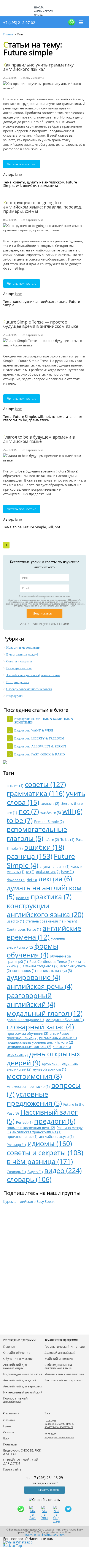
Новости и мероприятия (23, 647)
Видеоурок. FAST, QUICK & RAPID (39, 754)
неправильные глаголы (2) (29, 1046)
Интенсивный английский (23, 1392)
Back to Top (12, 1545)
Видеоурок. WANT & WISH (33, 730)
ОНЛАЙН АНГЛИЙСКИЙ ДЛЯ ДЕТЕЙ (20, 1461)
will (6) (72, 811)
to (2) (30, 871)
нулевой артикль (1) (49, 1069)
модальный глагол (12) (45, 1013)
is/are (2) (52, 839)
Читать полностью (21, 164)
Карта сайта (12, 1469)
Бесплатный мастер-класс (63, 1380)
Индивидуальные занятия (22, 1374)
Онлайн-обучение (16, 1352)
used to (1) (15, 921)
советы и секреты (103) (45, 1152)
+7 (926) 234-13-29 (47, 1477)
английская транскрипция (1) (36, 1132)
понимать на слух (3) (54, 970)
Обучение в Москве (18, 1358)
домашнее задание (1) (25, 1019)
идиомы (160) (49, 1143)
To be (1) (67, 839)
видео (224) (63, 1170)
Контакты (10, 1444)
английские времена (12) (44, 932)
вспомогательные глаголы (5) (37, 834)
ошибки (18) (44, 847)
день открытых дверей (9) (43, 1058)
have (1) (67, 871)
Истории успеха (17, 682)
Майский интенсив (58, 1358)
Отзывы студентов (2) (40, 966)
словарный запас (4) (40, 1026)
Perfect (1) (24, 1122)
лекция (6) (55, 878)
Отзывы (9, 1420)
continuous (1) (24, 970)
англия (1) (15, 785)
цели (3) (22, 898)
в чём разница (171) (40, 1161)
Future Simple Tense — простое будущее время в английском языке (40, 324)
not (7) (29, 811)
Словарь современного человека (29, 689)
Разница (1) (16, 1144)
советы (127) (45, 784)
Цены (7, 1426)
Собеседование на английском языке (58, 1366)
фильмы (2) (50, 803)
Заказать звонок (48, 1489)
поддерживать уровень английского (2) (40, 1042)
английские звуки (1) (56, 1136)
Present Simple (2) (49, 821)
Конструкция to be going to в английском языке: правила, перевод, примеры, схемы (42, 207)
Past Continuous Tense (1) (50, 961)
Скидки (8, 1432)
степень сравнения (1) (44, 921)
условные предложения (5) (34, 1098)
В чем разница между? (22, 654)
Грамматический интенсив (64, 1346)
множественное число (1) (28, 1086)
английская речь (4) (40, 986)
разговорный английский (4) (31, 1000)
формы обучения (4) (32, 950)
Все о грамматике (19, 668)
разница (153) (29, 856)
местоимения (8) (34, 1076)
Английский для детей (20, 1380)
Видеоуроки (14, 696)
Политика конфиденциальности (44, 1535)
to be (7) (20, 820)
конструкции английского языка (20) (45, 910)
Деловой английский (60, 1352)
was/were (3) (50, 812)
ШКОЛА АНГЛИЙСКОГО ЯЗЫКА (43, 11)
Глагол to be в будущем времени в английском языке (39, 439)
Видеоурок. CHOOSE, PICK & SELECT (22, 1452)
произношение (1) (22, 1136)
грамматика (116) (36, 793)
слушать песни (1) (55, 866)
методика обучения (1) (65, 1019)
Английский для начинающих (15, 1366)
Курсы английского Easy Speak (28, 1201)
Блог (6, 1438)
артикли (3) (51, 1064)
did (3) (32, 880)
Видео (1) (35, 1171)
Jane (18, 174)
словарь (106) (29, 1179)
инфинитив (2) (48, 871)
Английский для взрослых (22, 1386)
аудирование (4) (33, 977)
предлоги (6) (54, 1121)
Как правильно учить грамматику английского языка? (38, 67)
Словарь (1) (16, 1171)
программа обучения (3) (27, 1033)
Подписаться (42, 613)
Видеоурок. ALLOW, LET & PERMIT (40, 746)
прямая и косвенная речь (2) (31, 1127)
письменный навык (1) (58, 1038)
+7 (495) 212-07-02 (19, 22)
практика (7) (51, 896)
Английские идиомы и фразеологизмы (33, 675)
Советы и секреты (19, 661)
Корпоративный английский (15, 1400)
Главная (9, 1346)
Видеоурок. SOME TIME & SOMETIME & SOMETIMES (59, 1425)
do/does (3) (16, 880)
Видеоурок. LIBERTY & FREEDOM (39, 738)
